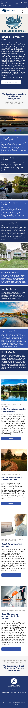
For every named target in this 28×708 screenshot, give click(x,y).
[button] (26, 7)
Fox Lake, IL (4, 2)
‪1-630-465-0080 (6, 6)
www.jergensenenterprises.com (12, 77)
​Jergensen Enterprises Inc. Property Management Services (14, 661)
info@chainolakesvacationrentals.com (11, 4)
